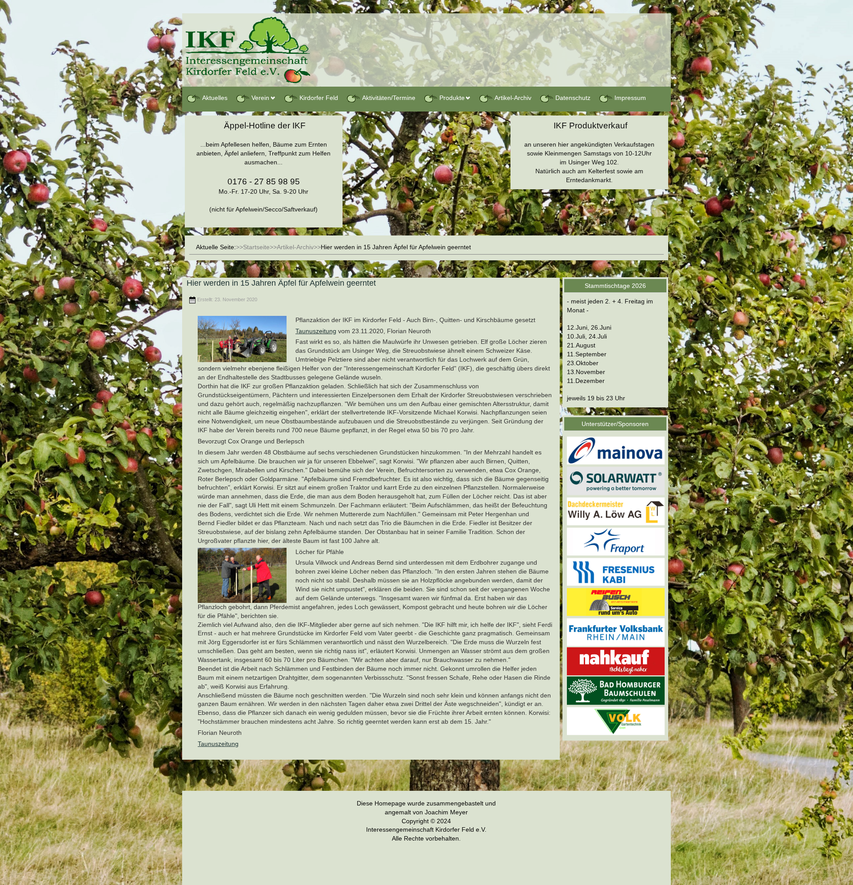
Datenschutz (572, 97)
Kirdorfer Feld (318, 97)
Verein (260, 97)
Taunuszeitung (315, 331)
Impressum (630, 97)
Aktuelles (214, 97)
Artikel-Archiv (512, 97)
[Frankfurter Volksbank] (616, 632)
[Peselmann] (616, 690)
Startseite (256, 247)
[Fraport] (616, 541)
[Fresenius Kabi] (616, 571)
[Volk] (616, 721)
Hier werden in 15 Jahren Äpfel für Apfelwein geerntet (281, 283)
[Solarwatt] (616, 481)
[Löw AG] (616, 511)
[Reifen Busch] (616, 601)
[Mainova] (616, 450)
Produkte (452, 97)
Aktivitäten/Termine (388, 97)
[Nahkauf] (616, 661)
